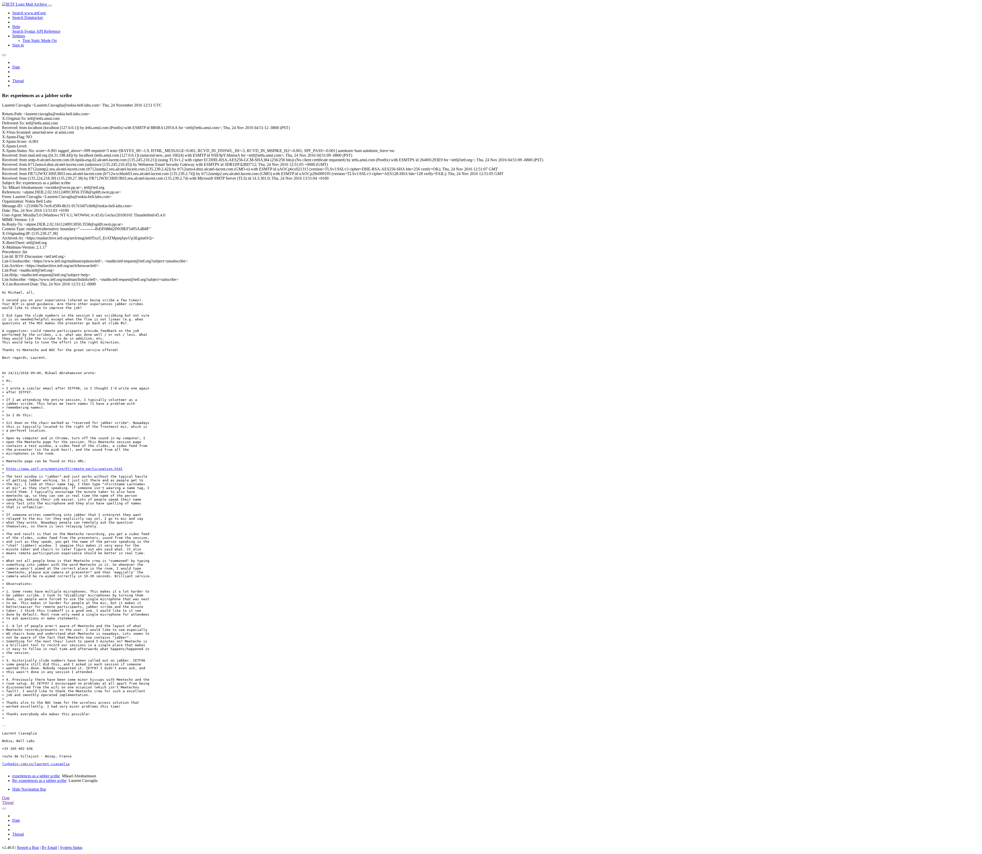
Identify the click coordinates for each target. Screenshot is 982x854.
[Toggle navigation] (50, 5)
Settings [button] (18, 36)
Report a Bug (28, 847)
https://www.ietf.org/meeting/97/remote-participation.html (64, 469)
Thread (18, 81)
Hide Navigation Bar (29, 789)
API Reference (48, 31)
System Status (71, 847)
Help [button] (16, 27)
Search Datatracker (27, 17)
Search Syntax (24, 31)
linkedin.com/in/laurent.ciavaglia (36, 764)
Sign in (18, 45)
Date (16, 67)
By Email (49, 847)
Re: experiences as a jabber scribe (39, 780)
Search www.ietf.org (29, 13)
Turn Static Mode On (40, 40)
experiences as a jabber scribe (36, 776)
